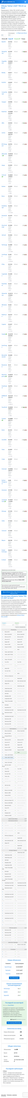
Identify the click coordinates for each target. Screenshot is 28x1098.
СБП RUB (6, 693)
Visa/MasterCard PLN (9, 913)
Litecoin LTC (7, 639)
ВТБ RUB (6, 704)
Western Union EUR (9, 947)
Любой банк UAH (8, 691)
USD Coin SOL (7, 785)
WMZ (6, 673)
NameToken (11, 1005)
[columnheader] (4, 38)
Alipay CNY (7, 683)
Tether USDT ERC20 (9, 651)
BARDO (6, 992)
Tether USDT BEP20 (9, 759)
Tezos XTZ (7, 807)
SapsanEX (6, 995)
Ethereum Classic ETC (9, 800)
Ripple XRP (7, 641)
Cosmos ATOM (8, 795)
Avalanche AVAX (8, 815)
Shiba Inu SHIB (8, 792)
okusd (6, 954)
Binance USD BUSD (9, 802)
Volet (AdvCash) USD (9, 680)
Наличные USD (8, 718)
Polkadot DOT (7, 812)
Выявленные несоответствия (8, 570)
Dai (5, 810)
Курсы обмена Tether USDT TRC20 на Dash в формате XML (14, 592)
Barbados (8, 970)
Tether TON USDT (8, 659)
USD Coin (7, 778)
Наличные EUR (8, 723)
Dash (6, 649)
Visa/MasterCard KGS (9, 918)
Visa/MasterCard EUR (9, 882)
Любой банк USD (8, 852)
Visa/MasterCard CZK (9, 915)
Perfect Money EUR (9, 830)
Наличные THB (8, 940)
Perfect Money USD (9, 827)
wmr (6, 951)
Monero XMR (7, 644)
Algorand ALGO (8, 805)
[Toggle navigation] (25, 1)
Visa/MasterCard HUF (9, 905)
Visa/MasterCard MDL (9, 903)
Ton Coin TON (7, 670)
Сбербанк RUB (8, 696)
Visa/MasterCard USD (9, 709)
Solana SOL (7, 668)
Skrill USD (7, 848)
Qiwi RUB (7, 825)
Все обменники (14, 977)
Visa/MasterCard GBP (9, 891)
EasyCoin (8, 973)
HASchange (7, 988)
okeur (6, 956)
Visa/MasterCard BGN (9, 924)
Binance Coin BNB (8, 790)
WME (6, 822)
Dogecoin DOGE (8, 646)
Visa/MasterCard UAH (9, 716)
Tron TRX (7, 662)
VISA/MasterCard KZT (9, 896)
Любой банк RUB (8, 688)
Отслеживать (12, 33)
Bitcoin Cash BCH (8, 634)
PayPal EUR (7, 845)
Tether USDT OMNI (9, 797)
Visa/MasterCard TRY (9, 908)
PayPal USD (7, 678)
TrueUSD (6, 787)
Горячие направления (20, 626)
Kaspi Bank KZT (8, 707)
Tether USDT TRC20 (9, 654)
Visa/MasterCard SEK (9, 910)
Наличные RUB (8, 721)
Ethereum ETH (8, 636)
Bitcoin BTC (7, 631)
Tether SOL (7, 776)
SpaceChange (8, 967)
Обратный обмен (22, 33)
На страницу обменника (14, 1022)
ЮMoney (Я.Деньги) (9, 675)
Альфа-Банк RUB (8, 698)
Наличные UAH (8, 726)
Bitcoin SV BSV (8, 733)
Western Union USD (9, 944)
